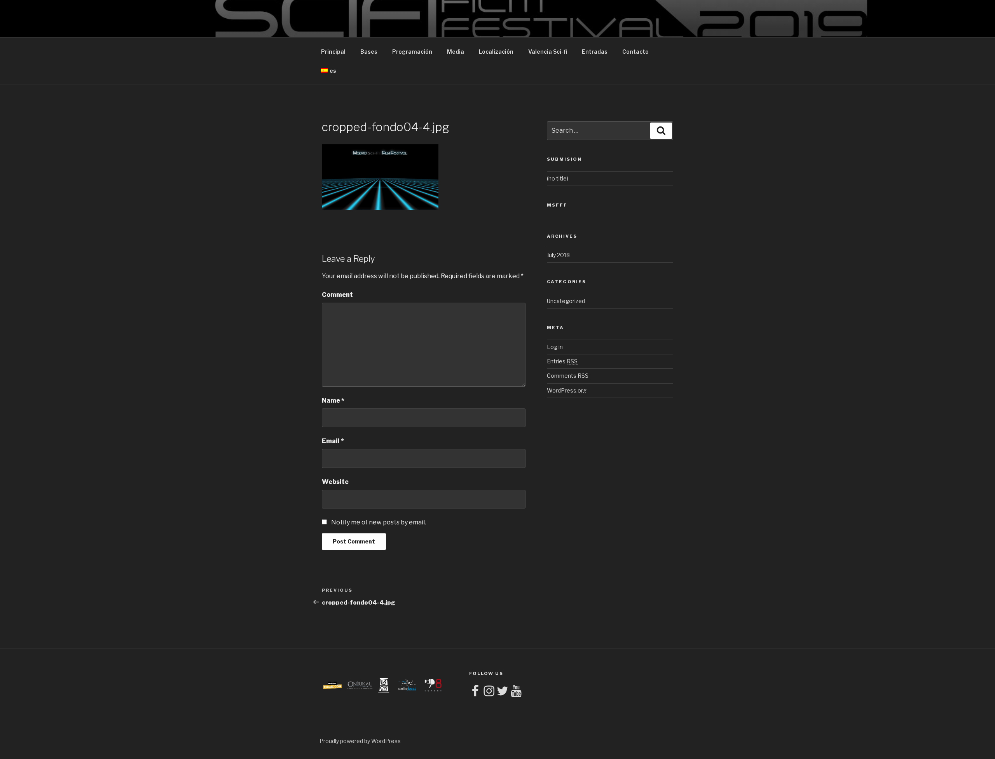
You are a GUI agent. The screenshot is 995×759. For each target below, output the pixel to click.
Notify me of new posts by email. (378, 522)
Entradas (594, 51)
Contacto (635, 51)
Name (333, 400)
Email (333, 441)
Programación (412, 51)
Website (335, 482)
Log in (555, 347)
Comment (337, 294)
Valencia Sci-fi (547, 51)
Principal (333, 51)
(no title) (557, 178)
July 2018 (558, 255)
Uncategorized (566, 301)
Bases (368, 51)
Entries (562, 361)
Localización (496, 51)
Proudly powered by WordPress (360, 741)
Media (455, 51)
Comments (567, 375)
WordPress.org (567, 390)
